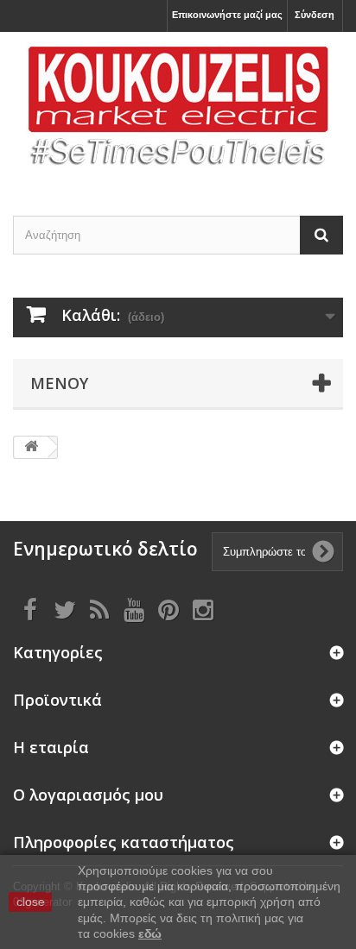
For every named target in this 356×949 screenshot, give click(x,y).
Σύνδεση (314, 14)
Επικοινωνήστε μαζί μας (227, 14)
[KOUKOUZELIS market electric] (178, 109)
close (30, 901)
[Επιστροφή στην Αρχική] (31, 447)
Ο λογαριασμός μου (88, 794)
